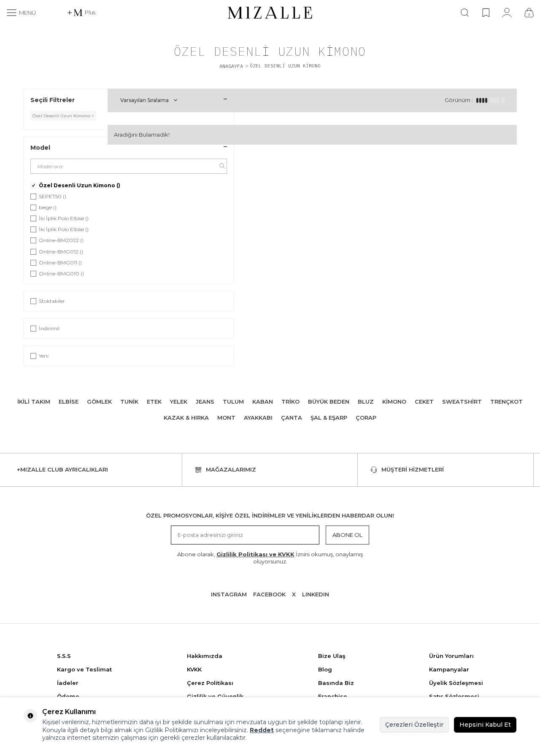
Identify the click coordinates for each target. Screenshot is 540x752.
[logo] (270, 12)
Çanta (291, 417)
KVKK (194, 669)
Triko (290, 401)
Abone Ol (347, 534)
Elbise (68, 401)
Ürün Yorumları (451, 655)
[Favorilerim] (485, 12)
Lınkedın (315, 594)
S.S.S (64, 655)
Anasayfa (231, 66)
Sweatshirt (462, 401)
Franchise (332, 696)
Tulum (233, 401)
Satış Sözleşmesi (454, 696)
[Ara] (465, 12)
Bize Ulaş (332, 655)
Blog (325, 669)
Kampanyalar (449, 669)
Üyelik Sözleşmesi (456, 682)
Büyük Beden (328, 401)
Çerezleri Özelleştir (414, 724)
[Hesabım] (507, 12)
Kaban (262, 401)
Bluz (366, 401)
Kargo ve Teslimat (84, 669)
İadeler (67, 682)
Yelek (178, 401)
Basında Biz (336, 682)
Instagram (229, 594)
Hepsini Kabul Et (485, 724)
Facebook (269, 594)
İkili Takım (33, 401)
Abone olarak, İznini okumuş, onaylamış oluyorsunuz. (270, 558)
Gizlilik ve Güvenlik (215, 696)
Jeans (205, 401)
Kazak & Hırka (186, 417)
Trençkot (506, 401)
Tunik (129, 401)
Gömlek (99, 401)
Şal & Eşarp (328, 417)
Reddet (262, 730)
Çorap (366, 417)
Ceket (424, 401)
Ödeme (68, 696)
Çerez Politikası (210, 682)
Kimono (394, 401)
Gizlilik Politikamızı (171, 730)
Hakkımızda (204, 655)
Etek (154, 401)
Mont (226, 417)
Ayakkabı (258, 417)
